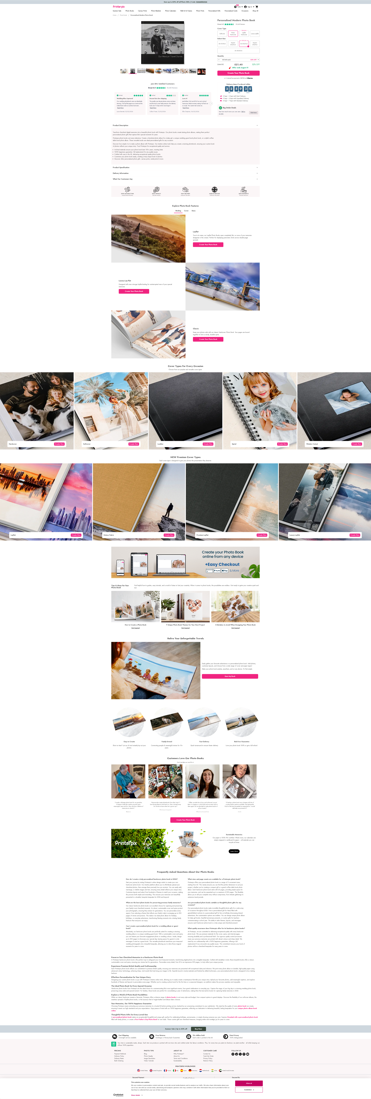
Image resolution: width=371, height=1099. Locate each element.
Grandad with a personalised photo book (242, 1017)
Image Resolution (149, 1058)
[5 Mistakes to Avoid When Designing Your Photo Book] (235, 606)
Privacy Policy (207, 1058)
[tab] (124, 71)
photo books (171, 997)
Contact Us (206, 1054)
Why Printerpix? (179, 1054)
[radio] (222, 34)
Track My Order (208, 1056)
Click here (254, 113)
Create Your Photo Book (238, 73)
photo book (242, 1006)
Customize (248, 1089)
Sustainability (178, 1061)
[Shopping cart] (257, 7)
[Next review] (211, 103)
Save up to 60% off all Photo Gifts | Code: (185, 2)
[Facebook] (236, 1054)
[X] (240, 1054)
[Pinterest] (244, 1054)
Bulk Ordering (118, 1061)
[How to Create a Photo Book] (135, 606)
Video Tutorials (149, 1061)
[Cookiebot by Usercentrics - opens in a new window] (118, 1095)
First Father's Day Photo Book (146, 1019)
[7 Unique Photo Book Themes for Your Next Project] (185, 606)
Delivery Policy (119, 1056)
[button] (238, 59)
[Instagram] (232, 1054)
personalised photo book (122, 1017)
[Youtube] (247, 1054)
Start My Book (230, 676)
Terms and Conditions (181, 1058)
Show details (135, 1095)
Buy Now (198, 1029)
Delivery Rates (119, 1058)
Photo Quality (148, 1056)
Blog (145, 1054)
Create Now (76, 535)
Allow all (249, 1083)
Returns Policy (208, 1061)
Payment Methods (120, 1054)
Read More (120, 108)
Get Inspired (135, 628)
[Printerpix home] (119, 7)
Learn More (234, 851)
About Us (177, 1056)
